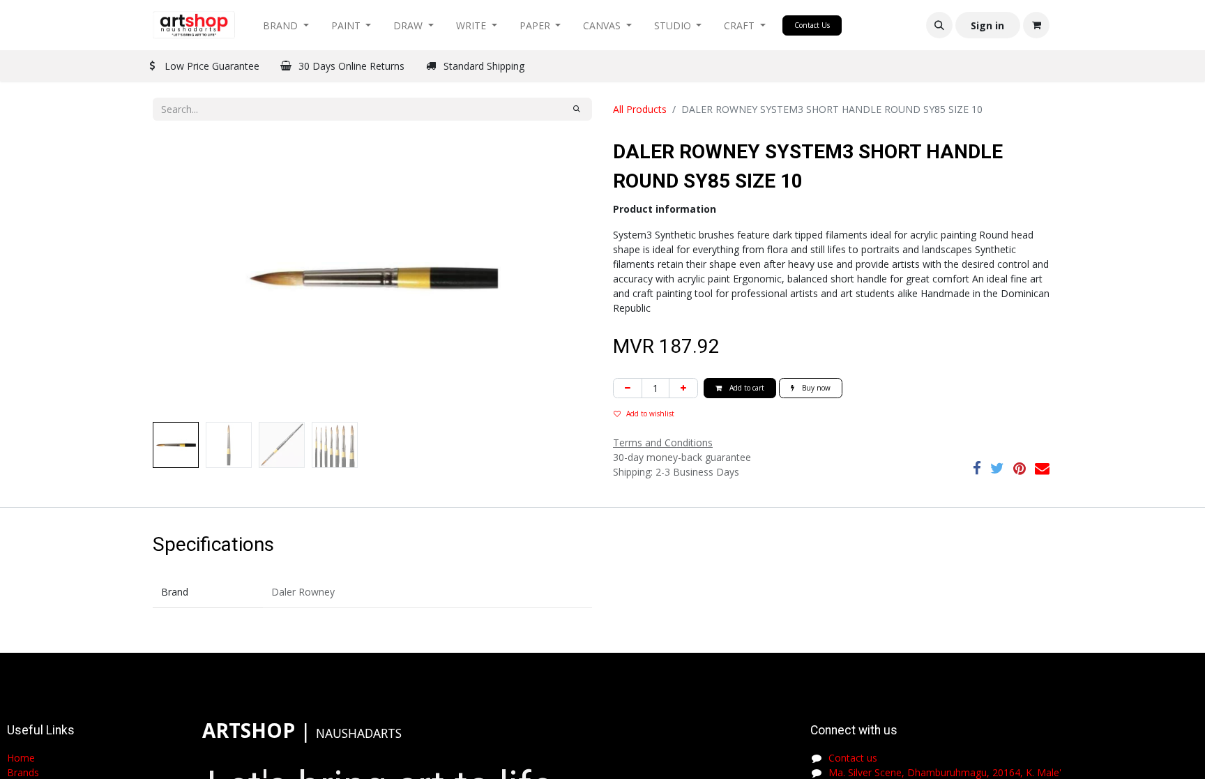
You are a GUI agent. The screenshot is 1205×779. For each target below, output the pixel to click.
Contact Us (812, 25)
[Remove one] (627, 388)
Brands (23, 772)
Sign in (987, 25)
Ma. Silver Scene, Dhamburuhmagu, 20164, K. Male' (944, 772)
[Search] (576, 109)
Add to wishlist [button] (650, 413)
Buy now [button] (815, 388)
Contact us (852, 757)
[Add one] (683, 388)
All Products (640, 109)
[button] (939, 25)
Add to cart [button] (745, 388)
